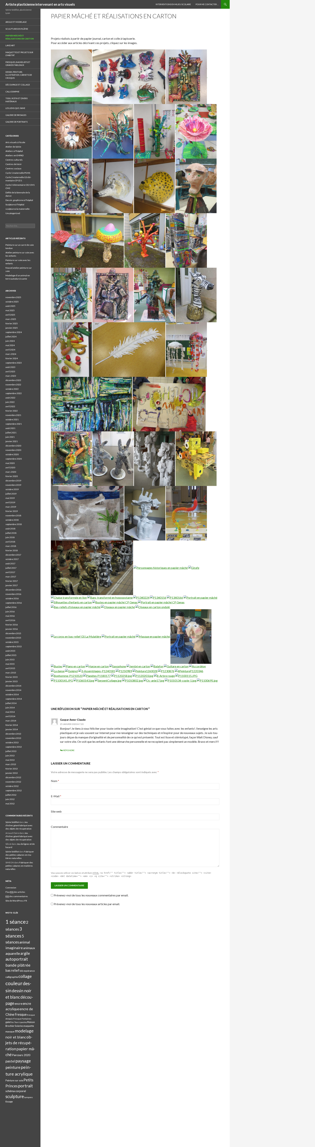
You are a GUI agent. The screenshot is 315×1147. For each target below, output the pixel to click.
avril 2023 (10, 371)
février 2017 (11, 581)
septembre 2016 (13, 602)
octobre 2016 (12, 598)
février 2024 (11, 358)
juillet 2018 (10, 533)
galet (8, 1022)
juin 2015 (10, 659)
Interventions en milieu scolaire (173, 4)
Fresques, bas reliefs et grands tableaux (17, 63)
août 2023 (10, 367)
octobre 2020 (12, 454)
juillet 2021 (10, 432)
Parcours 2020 (21, 1055)
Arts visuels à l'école (15, 142)
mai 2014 (10, 712)
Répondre (69, 750)
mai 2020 (10, 463)
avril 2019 (10, 502)
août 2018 (10, 528)
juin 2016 (10, 611)
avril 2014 (10, 716)
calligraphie (11, 976)
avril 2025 (10, 314)
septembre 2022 (13, 393)
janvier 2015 (11, 681)
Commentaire (59, 826)
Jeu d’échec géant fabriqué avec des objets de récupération (18, 825)
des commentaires (16, 896)
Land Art (10, 45)
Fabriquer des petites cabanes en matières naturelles (19, 854)
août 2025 (10, 306)
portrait (25, 1085)
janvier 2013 (11, 773)
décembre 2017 (13, 554)
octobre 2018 (12, 519)
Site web (56, 811)
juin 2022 (10, 402)
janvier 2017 (11, 585)
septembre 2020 (13, 458)
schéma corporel (15, 1091)
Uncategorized (12, 213)
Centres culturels (14, 159)
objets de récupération (18, 1043)
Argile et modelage (16, 22)
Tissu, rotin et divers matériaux (16, 100)
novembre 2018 (13, 515)
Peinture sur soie (14, 1080)
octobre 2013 (12, 742)
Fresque (21, 1014)
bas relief (12, 970)
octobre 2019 (12, 489)
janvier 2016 (11, 629)
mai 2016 (10, 616)
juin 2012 (10, 799)
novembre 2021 (13, 415)
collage (25, 976)
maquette (29, 1025)
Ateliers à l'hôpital (14, 151)
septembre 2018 (13, 524)
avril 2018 (10, 541)
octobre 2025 (12, 301)
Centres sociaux (13, 168)
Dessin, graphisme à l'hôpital (19, 200)
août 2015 (10, 650)
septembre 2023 (13, 362)
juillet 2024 (10, 336)
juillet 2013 (10, 751)
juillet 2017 (10, 567)
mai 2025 (10, 310)
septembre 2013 (13, 746)
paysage (23, 1060)
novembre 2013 (13, 738)
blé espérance (27, 970)
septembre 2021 (13, 423)
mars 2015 (10, 672)
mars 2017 (10, 576)
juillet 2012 (10, 794)
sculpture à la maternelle (17, 209)
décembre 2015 (13, 633)
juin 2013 (10, 755)
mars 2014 (10, 720)
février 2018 (11, 550)
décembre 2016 (13, 589)
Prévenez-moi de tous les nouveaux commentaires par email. (91, 895)
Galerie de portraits (16, 122)
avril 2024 (10, 349)
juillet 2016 (10, 607)
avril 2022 (10, 406)
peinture (12, 1067)
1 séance (15, 921)
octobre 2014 (12, 694)
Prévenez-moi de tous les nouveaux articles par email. (87, 904)
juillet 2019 (10, 493)
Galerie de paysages (15, 115)
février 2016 (11, 624)
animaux (29, 948)
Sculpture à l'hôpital (14, 204)
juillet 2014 (10, 703)
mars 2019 (10, 506)
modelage (24, 1030)
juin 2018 (10, 537)
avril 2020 (10, 467)
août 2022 (10, 397)
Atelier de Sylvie (13, 146)
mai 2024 (10, 345)
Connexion (10, 887)
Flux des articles (15, 892)
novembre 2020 (13, 450)
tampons (28, 1097)
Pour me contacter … (207, 4)
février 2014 (11, 725)
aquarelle (12, 953)
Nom (55, 781)
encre (18, 1004)
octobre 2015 (12, 642)
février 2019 (11, 511)
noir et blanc (15, 1037)
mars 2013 (10, 764)
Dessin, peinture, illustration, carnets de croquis (18, 75)
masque (9, 1031)
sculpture (14, 1096)
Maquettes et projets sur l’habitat (19, 54)
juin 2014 (10, 707)
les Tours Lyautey (19, 1022)
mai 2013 (10, 760)
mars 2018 (10, 546)
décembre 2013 (13, 733)
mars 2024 (10, 354)
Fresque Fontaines (22, 1019)
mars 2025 (10, 319)
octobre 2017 (12, 559)
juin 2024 (10, 341)
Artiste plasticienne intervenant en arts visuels (40, 4)
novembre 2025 (13, 297)
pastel (10, 1061)
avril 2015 (10, 668)
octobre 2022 (12, 389)
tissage (9, 1101)
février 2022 (11, 410)
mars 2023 (10, 375)
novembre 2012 (13, 781)
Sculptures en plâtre (16, 29)
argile (25, 953)
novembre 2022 (13, 384)
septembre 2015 (13, 646)
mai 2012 (10, 803)
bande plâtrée (17, 965)
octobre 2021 (12, 419)
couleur (13, 983)
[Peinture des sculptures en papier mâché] (154, 294)
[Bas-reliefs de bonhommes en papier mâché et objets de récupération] (112, 294)
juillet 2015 (10, 655)
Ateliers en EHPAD (14, 155)
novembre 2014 (13, 690)
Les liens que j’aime (15, 108)
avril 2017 (10, 572)
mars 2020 (10, 471)
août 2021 (10, 428)
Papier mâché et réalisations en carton (19, 37)
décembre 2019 (13, 480)
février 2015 (11, 677)
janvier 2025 (11, 327)
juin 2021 (10, 437)
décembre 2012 (13, 777)
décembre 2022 (13, 380)
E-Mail (56, 796)
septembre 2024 (13, 332)
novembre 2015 (13, 637)
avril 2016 (10, 620)
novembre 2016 (13, 594)
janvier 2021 (11, 441)
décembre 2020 (13, 445)
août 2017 (10, 563)
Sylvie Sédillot (12, 822)
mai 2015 (10, 664)
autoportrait (16, 959)
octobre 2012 (12, 786)
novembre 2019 (13, 485)
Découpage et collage (17, 84)
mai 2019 (10, 498)
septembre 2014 (13, 698)
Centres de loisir (13, 164)
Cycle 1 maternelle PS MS (17, 172)
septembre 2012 (13, 790)
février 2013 (11, 768)
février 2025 (11, 323)
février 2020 (11, 476)
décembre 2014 (13, 685)
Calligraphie (12, 91)
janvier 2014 (11, 729)
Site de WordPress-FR (16, 900)
